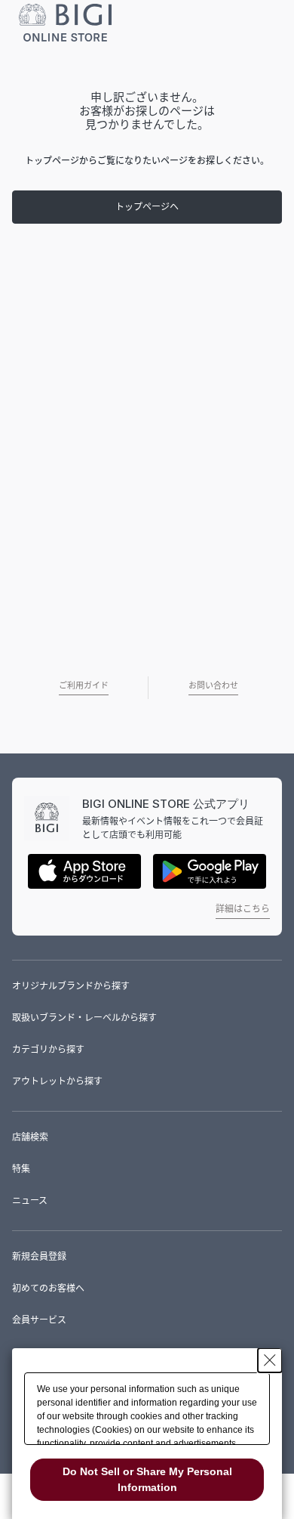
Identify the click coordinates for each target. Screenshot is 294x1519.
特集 (21, 1168)
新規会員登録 (39, 1256)
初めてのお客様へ (48, 1288)
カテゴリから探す (48, 1049)
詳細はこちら (243, 908)
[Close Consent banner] (270, 1360)
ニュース (29, 1200)
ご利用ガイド (84, 685)
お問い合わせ (213, 685)
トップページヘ (147, 206)
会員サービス (39, 1320)
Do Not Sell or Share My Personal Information (147, 1479)
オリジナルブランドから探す (71, 986)
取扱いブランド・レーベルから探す (84, 1017)
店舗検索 (30, 1137)
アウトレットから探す (57, 1081)
